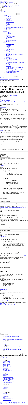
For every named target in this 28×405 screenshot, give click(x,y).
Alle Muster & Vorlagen (11, 59)
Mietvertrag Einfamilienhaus (12, 71)
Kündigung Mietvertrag (8, 380)
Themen (5, 15)
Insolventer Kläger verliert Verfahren (11, 336)
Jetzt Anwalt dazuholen (17, 101)
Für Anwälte (15, 403)
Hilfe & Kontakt (3, 1)
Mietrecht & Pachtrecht (11, 40)
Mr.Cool (2, 212)
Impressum (8, 66)
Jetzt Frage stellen (4, 289)
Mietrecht (8, 25)
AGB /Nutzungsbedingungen (8, 398)
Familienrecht (9, 20)
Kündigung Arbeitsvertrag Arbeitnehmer (15, 67)
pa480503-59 (3, 107)
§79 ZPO (2, 130)
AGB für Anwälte (20, 402)
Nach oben (2, 303)
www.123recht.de (4, 79)
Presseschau (5, 368)
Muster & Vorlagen (7, 58)
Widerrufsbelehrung (7, 400)
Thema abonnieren (13, 95)
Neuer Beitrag (8, 101)
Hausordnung (9, 64)
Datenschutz (5, 396)
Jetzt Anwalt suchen (4, 300)
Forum (4, 42)
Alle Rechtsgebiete (10, 16)
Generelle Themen (10, 22)
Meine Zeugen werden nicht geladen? (11, 347)
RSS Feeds (5, 375)
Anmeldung (5, 386)
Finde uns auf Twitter (8, 377)
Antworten (2, 101)
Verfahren (5, 344)
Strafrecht (8, 29)
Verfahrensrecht (15, 79)
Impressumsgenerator (7, 379)
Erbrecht (8, 19)
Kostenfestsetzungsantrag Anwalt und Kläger (13, 339)
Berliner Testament (10, 60)
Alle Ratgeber (9, 32)
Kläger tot (5, 341)
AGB (4, 389)
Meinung (8, 38)
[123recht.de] (6, 2)
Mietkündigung (9, 68)
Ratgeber (5, 5)
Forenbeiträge (16, 5)
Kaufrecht (8, 24)
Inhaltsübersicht (6, 361)
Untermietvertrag (9, 73)
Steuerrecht (8, 28)
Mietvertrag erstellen (7, 382)
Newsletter (5, 374)
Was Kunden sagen (7, 366)
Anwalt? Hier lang (4, 77)
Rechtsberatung (6, 364)
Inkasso (7, 23)
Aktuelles (5, 388)
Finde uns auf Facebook (8, 378)
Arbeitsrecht (8, 18)
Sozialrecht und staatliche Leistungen (14, 27)
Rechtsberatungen (8, 6)
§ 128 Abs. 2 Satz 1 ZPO (20, 255)
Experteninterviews (10, 36)
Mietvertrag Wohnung (11, 72)
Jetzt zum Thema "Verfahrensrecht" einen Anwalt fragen (13, 207)
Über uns (5, 393)
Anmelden (5, 365)
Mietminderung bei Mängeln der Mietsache (15, 70)
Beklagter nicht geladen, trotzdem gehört (12, 349)
